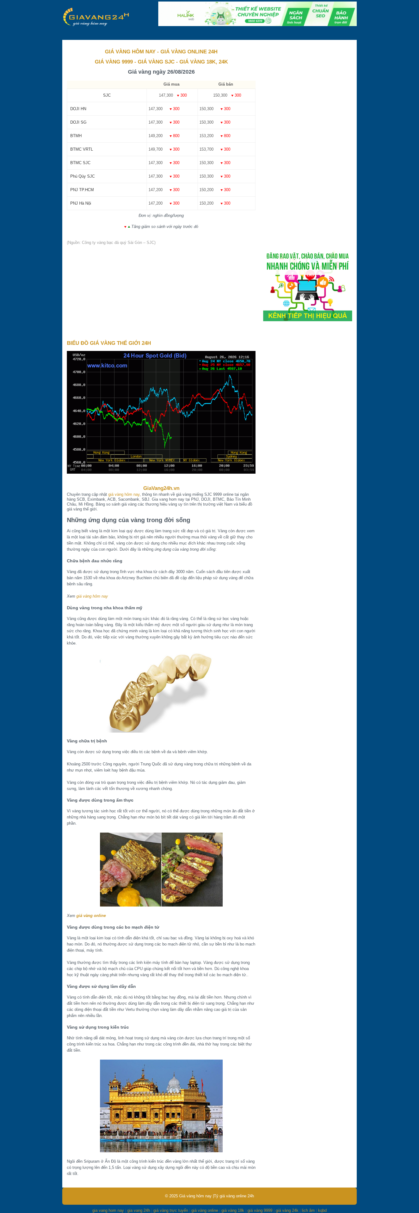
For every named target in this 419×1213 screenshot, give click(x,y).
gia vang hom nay (108, 1210)
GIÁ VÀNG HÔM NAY (130, 52)
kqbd (322, 1210)
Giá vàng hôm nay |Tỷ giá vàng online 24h (216, 1196)
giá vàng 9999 (260, 1210)
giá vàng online (91, 915)
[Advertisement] (161, 293)
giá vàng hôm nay (124, 494)
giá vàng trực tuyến (170, 1210)
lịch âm (308, 1210)
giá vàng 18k (232, 1210)
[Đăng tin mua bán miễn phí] (307, 320)
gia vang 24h (138, 1210)
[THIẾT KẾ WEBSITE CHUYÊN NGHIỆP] (257, 24)
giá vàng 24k (287, 1210)
